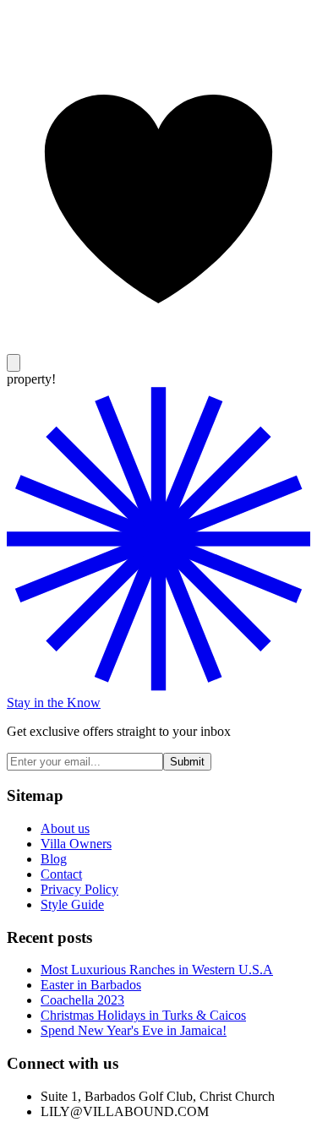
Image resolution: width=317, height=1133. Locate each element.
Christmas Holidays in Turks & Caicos (143, 1015)
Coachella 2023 (82, 1000)
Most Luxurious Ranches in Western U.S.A (157, 969)
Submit (187, 761)
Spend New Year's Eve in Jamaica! (134, 1030)
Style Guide (72, 904)
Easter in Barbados (91, 985)
